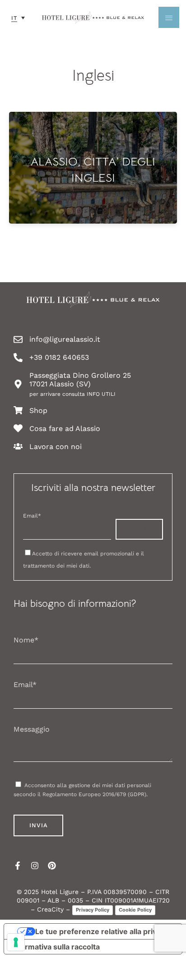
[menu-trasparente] (168, 17)
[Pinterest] (52, 866)
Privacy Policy (92, 910)
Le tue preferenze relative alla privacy (102, 931)
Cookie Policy (135, 910)
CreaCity (50, 909)
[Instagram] (35, 866)
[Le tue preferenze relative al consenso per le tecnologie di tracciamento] (15, 942)
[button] (18, 17)
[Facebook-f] (18, 866)
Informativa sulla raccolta (55, 946)
